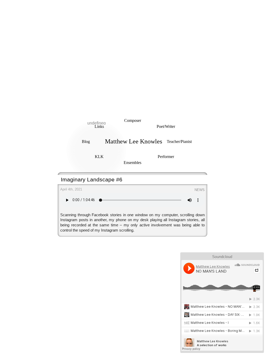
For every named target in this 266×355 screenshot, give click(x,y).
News (200, 190)
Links (99, 126)
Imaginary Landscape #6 (91, 179)
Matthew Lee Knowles (133, 141)
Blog (86, 141)
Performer (166, 156)
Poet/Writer (166, 126)
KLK (99, 156)
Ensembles (132, 162)
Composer (132, 120)
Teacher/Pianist (179, 141)
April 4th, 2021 (71, 189)
